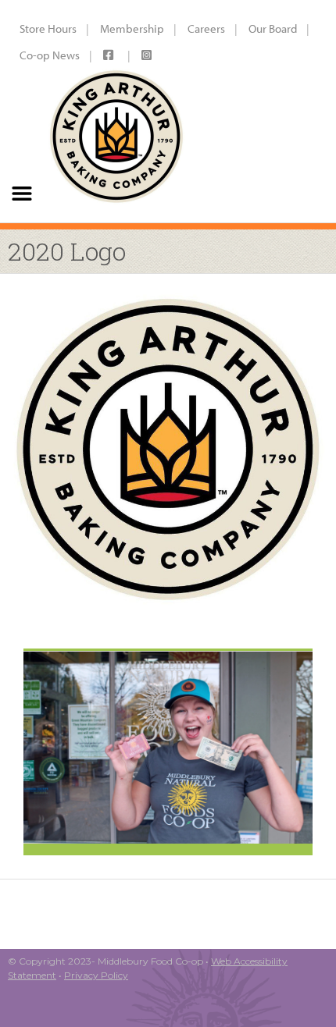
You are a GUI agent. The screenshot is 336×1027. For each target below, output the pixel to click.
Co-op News (50, 55)
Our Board (272, 28)
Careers (206, 28)
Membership (132, 28)
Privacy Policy (96, 975)
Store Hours (48, 28)
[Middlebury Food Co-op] (116, 111)
